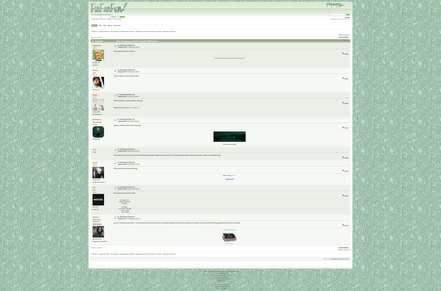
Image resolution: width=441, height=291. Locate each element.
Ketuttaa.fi (225, 286)
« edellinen (340, 34)
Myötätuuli (97, 119)
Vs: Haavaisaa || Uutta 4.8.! (126, 45)
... (96, 37)
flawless (96, 217)
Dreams (234, 175)
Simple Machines (223, 271)
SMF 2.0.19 (207, 271)
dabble (229, 230)
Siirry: (325, 259)
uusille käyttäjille (340, 19)
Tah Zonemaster (224, 273)
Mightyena (97, 46)
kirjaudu (100, 14)
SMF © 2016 (214, 271)
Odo (155, 31)
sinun (131, 107)
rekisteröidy (107, 14)
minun (139, 107)
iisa (94, 187)
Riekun (95, 70)
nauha (95, 95)
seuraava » (347, 34)
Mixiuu (95, 163)
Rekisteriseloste (221, 280)
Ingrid (159, 31)
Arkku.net (227, 284)
